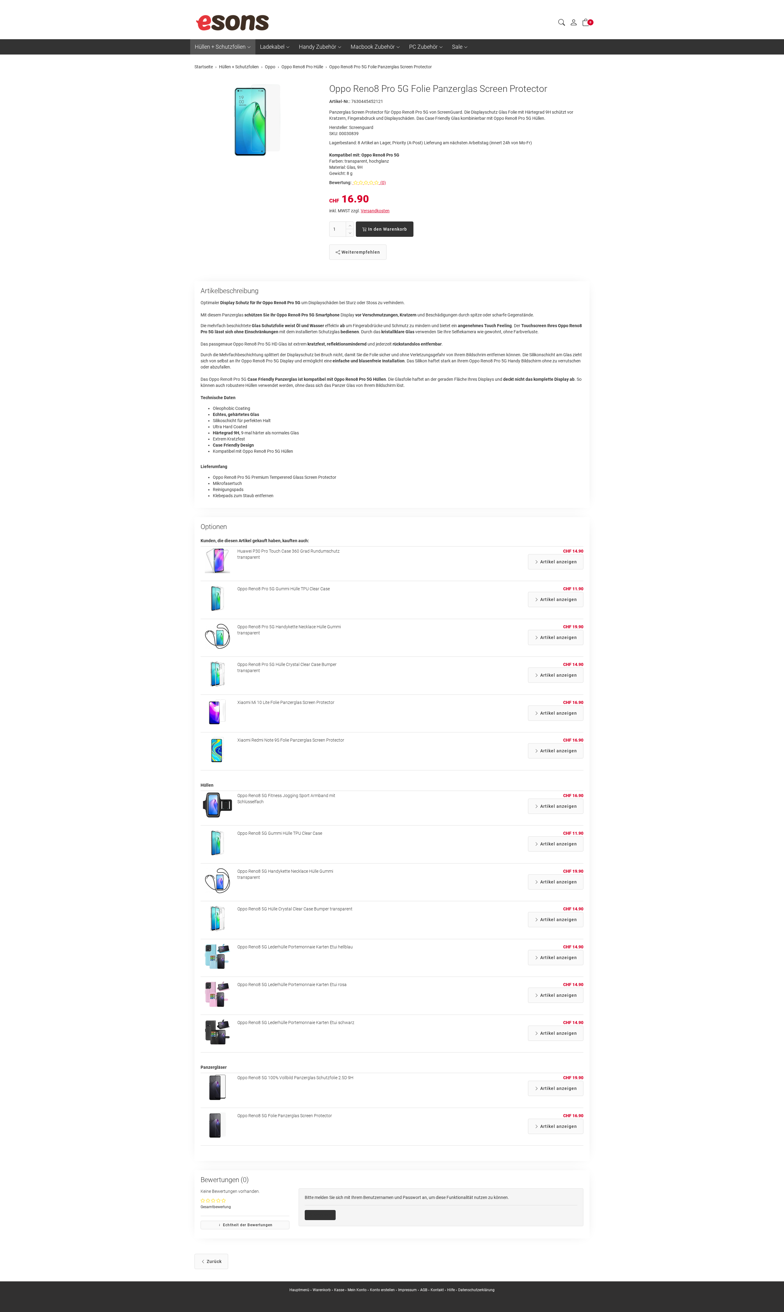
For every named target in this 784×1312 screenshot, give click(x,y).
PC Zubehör (423, 46)
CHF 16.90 (573, 702)
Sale (457, 46)
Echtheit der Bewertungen (247, 1225)
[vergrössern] (257, 120)
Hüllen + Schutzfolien (220, 46)
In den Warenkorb (387, 229)
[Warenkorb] (586, 23)
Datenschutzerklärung (476, 1290)
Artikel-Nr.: (339, 101)
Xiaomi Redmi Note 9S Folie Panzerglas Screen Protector (290, 740)
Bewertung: (340, 182)
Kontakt (437, 1290)
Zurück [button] (213, 1261)
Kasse (339, 1290)
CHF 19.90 (573, 626)
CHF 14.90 (573, 551)
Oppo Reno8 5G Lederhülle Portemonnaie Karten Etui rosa (292, 984)
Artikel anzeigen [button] (558, 561)
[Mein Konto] (574, 23)
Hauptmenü (299, 1290)
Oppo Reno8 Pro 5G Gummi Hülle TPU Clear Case (283, 588)
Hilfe (451, 1290)
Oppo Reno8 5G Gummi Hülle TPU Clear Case (279, 833)
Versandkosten (375, 210)
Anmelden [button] (322, 1214)
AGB (423, 1290)
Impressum (407, 1290)
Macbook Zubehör (373, 46)
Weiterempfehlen (360, 252)
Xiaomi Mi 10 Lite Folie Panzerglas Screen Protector (285, 702)
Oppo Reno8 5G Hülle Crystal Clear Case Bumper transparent (294, 908)
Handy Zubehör (317, 46)
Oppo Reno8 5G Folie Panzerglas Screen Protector (284, 1115)
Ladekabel (272, 46)
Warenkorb (322, 1290)
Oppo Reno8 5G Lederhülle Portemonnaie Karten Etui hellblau (295, 946)
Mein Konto (357, 1290)
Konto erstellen (382, 1290)
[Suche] (561, 23)
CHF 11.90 (573, 588)
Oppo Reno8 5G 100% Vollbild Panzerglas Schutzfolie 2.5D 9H (295, 1077)
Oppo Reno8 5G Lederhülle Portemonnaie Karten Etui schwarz (295, 1022)
